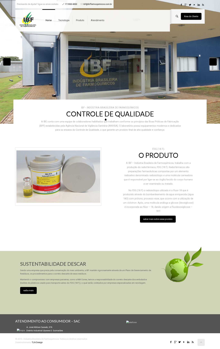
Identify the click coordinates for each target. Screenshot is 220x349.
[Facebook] (181, 4)
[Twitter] (190, 4)
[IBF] (28, 19)
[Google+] (185, 4)
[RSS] (203, 4)
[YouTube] (194, 4)
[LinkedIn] (198, 4)
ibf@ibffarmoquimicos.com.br (97, 4)
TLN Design (37, 342)
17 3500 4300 (71, 4)
